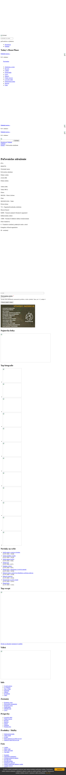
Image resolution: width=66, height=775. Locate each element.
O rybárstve (7, 687)
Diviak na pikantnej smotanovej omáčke (11, 644)
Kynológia (7, 693)
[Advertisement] (14, 151)
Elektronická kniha (10, 81)
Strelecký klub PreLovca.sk (11, 740)
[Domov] (2, 61)
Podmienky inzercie (9, 762)
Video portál (7, 735)
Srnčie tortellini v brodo (9, 556)
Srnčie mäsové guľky (8, 559)
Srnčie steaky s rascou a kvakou (11, 552)
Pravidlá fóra (7, 759)
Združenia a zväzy (10, 67)
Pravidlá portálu (8, 761)
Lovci (6, 74)
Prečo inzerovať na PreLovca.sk (13, 738)
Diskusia (6, 725)
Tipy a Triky (7, 689)
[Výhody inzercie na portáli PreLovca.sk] (18, 327)
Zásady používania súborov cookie (13, 764)
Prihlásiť (7, 46)
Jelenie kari (6, 562)
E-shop (6, 737)
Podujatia (6, 690)
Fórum (6, 723)
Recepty (7, 69)
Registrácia (8, 44)
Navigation (6, 61)
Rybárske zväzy (8, 702)
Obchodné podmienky (10, 756)
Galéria (7, 70)
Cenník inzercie (8, 766)
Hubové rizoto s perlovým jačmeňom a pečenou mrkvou (18, 573)
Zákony (7, 76)
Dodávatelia (8, 72)
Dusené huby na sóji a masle (10, 580)
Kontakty (6, 755)
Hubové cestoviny (8, 576)
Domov (3, 145)
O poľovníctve (8, 686)
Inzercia (7, 83)
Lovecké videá (9, 79)
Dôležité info (7, 708)
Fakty (6, 85)
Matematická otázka (7, 296)
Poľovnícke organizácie (10, 704)
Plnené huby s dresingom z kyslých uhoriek (14, 569)
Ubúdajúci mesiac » (5, 53)
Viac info (48, 773)
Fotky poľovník (8, 750)
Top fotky (6, 752)
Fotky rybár (7, 749)
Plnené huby (6, 583)
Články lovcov (9, 78)
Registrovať (4, 142)
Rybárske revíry (8, 705)
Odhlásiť (3, 144)
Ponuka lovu (7, 726)
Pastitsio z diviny (7, 566)
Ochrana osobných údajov (11, 758)
